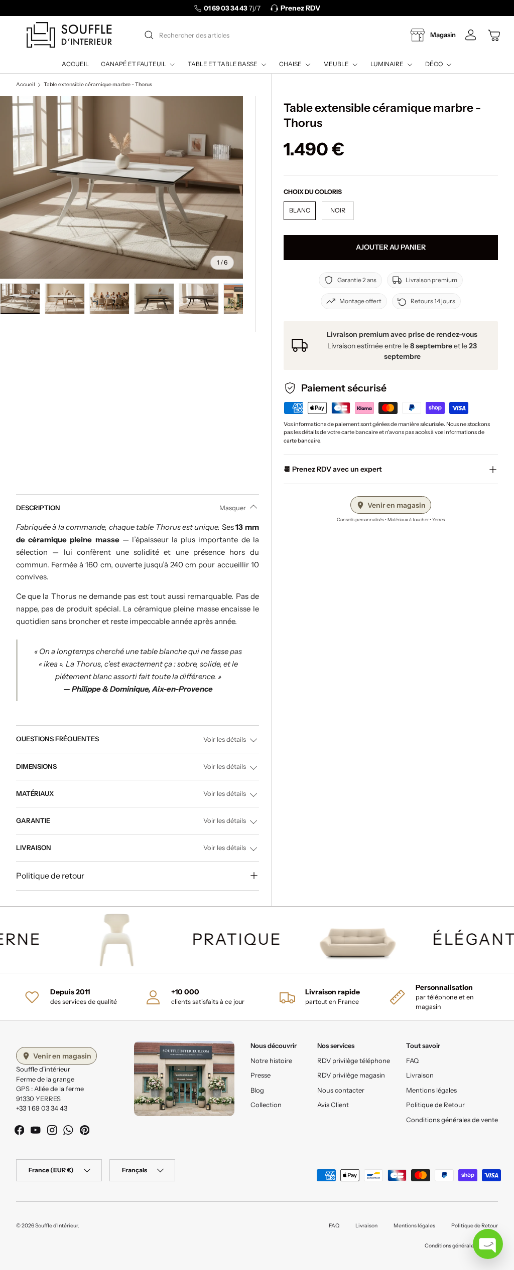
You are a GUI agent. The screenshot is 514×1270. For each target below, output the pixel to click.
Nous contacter (340, 1090)
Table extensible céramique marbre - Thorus (98, 85)
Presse (260, 1075)
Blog (257, 1090)
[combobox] (256, 35)
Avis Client (333, 1105)
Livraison (420, 1075)
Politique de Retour (435, 1105)
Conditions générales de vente (452, 1120)
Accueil (75, 64)
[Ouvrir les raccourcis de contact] (488, 1244)
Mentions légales (431, 1090)
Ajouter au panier (391, 247)
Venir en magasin (396, 505)
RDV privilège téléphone (353, 1060)
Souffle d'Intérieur (56, 1225)
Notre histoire (271, 1060)
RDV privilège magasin (351, 1075)
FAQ (412, 1060)
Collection (266, 1105)
